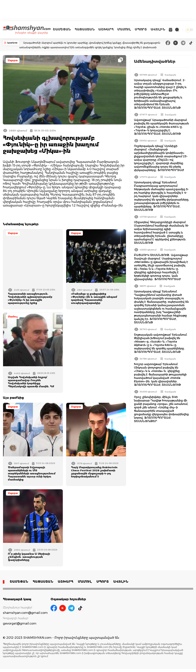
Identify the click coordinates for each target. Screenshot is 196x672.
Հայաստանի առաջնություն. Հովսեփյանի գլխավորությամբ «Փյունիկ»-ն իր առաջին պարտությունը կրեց (30, 298)
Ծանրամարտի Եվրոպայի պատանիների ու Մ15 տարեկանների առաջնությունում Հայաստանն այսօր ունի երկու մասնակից (32, 473)
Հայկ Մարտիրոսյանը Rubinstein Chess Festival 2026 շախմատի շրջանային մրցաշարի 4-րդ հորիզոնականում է (94, 472)
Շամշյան (170, 74)
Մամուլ (13, 316)
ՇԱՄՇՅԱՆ (62, 29)
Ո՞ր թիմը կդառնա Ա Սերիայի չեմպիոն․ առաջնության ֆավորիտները (29, 556)
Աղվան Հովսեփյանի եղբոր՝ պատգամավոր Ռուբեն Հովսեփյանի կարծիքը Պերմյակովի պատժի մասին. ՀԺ (31, 382)
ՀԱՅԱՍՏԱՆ (85, 29)
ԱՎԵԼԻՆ (158, 29)
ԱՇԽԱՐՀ (106, 29)
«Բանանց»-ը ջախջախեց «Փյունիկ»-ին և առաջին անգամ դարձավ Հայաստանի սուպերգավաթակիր (94, 298)
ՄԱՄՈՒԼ (124, 29)
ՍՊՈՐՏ (141, 29)
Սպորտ (13, 60)
